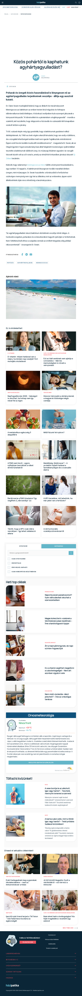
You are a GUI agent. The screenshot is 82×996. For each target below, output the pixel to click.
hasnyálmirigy (50, 642)
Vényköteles (16, 563)
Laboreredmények (13, 953)
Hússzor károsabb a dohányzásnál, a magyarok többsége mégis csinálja (59, 398)
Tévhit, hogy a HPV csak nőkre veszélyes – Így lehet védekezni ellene (22, 531)
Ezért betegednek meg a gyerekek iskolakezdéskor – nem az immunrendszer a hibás (21, 882)
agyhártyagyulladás (24, 263)
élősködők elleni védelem (31, 7)
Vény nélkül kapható (19, 567)
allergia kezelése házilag (53, 7)
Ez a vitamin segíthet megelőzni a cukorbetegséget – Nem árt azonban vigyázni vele (59, 670)
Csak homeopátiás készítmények (24, 571)
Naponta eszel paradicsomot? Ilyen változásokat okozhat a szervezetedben (58, 597)
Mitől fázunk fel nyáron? (54, 432)
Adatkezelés (51, 944)
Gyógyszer (23, 546)
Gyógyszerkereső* (13, 966)
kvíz (46, 784)
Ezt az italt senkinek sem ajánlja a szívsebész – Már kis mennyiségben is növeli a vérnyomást (58, 362)
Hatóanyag (58, 546)
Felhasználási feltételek (52, 939)
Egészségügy (48, 876)
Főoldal (6, 14)
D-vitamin (11, 353)
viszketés (48, 691)
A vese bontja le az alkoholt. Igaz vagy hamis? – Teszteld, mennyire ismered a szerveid (58, 791)
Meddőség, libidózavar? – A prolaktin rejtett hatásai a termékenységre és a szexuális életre (57, 466)
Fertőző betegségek (13, 876)
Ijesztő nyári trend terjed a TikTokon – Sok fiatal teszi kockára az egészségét (22, 918)
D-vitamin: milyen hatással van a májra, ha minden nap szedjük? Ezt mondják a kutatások (23, 359)
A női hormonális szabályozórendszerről (54, 530)
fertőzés (10, 263)
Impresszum (52, 935)
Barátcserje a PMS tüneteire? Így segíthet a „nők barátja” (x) (22, 499)
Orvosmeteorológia (10, 7)
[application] (41, 299)
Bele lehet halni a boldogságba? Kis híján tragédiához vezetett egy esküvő (59, 918)
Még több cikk (68, 928)
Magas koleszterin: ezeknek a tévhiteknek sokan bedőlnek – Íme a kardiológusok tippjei (58, 621)
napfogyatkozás (13, 392)
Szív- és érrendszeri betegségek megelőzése (59, 913)
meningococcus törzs (36, 165)
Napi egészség (14, 14)
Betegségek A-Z (12, 960)
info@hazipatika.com (38, 990)
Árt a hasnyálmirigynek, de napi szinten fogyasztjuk (59, 647)
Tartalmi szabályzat (52, 948)
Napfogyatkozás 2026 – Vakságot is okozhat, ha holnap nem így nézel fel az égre (22, 398)
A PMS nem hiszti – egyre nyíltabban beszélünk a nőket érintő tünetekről (20, 465)
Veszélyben (47, 392)
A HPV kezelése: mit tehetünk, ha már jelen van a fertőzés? (58, 499)
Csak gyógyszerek (19, 559)
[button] (41, 954)
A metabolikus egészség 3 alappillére (19, 433)
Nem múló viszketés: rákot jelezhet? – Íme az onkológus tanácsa (58, 697)
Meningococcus (42, 263)
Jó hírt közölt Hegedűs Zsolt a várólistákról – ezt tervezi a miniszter (57, 882)
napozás (9, 913)
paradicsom (49, 591)
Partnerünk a (59, 770)
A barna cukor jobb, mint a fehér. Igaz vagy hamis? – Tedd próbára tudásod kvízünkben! (59, 821)
